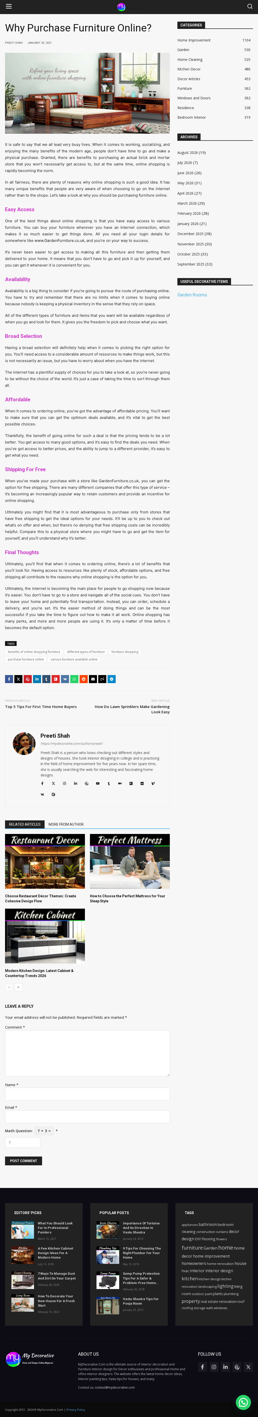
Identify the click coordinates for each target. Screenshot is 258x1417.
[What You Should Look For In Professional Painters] (22, 1230)
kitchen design (210, 1279)
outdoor (198, 1294)
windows (221, 1308)
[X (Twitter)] (53, 783)
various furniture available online (74, 659)
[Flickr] (142, 783)
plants (218, 1293)
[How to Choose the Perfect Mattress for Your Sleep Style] (130, 861)
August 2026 (187, 152)
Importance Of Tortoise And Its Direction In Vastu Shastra (141, 1227)
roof (240, 1301)
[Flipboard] (56, 679)
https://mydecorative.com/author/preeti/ (72, 743)
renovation (228, 1301)
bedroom (226, 1224)
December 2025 (190, 233)
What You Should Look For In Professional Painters (55, 1227)
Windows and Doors (194, 98)
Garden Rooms (192, 294)
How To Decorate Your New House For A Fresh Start (56, 1300)
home (225, 1247)
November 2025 (190, 244)
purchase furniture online (26, 659)
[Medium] (120, 783)
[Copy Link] (102, 679)
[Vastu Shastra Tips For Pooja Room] (107, 1305)
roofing (187, 1308)
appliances (190, 1225)
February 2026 (189, 213)
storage (199, 1308)
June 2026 (185, 172)
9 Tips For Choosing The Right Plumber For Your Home (142, 1253)
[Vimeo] (153, 783)
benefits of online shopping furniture (34, 652)
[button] (9, 7)
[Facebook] (9, 679)
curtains (222, 1231)
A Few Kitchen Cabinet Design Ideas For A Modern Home (55, 1253)
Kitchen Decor (189, 69)
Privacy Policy (76, 1409)
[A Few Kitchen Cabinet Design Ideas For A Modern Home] (22, 1255)
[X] (18, 679)
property (191, 1301)
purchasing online (153, 290)
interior (197, 1270)
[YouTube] (98, 783)
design (188, 1239)
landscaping (207, 1286)
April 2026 (185, 193)
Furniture (184, 88)
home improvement (211, 1256)
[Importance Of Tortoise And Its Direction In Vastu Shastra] (107, 1230)
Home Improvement (194, 40)
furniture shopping (125, 652)
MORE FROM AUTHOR (66, 824)
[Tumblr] (46, 679)
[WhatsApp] (74, 679)
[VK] (65, 679)
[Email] (93, 679)
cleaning (189, 1231)
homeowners (194, 1263)
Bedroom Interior (191, 117)
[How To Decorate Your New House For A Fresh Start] (22, 1303)
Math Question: (31, 1130)
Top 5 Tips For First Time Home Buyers (41, 706)
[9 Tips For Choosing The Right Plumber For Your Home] (107, 1255)
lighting (225, 1286)
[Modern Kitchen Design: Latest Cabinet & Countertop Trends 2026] (45, 936)
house (240, 1263)
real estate (209, 1301)
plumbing (231, 1294)
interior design (219, 1270)
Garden (183, 49)
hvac (185, 1270)
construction (205, 1231)
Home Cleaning (189, 59)
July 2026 (184, 162)
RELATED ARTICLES (25, 824)
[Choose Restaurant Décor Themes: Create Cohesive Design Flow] (45, 861)
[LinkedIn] (37, 679)
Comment (15, 1027)
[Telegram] (112, 679)
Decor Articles (188, 78)
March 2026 (187, 203)
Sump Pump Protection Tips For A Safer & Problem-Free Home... (141, 1278)
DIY (198, 1238)
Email (11, 1107)
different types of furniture (86, 652)
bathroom (208, 1224)
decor (234, 1231)
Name (11, 1084)
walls (209, 1308)
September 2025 (190, 264)
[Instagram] (64, 783)
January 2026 (188, 223)
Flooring (208, 1238)
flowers (221, 1239)
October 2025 (188, 254)
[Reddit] (84, 679)
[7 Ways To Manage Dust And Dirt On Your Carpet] (22, 1280)
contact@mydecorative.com (115, 1387)
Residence (185, 107)
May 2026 (185, 183)
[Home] (130, 7)
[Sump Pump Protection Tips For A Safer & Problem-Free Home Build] (107, 1280)
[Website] (53, 794)
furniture (192, 1247)
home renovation (220, 1263)
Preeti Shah (55, 736)
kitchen (190, 1278)
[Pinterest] (28, 679)
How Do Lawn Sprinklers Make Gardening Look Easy (132, 709)
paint (208, 1294)
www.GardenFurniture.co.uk (59, 240)
